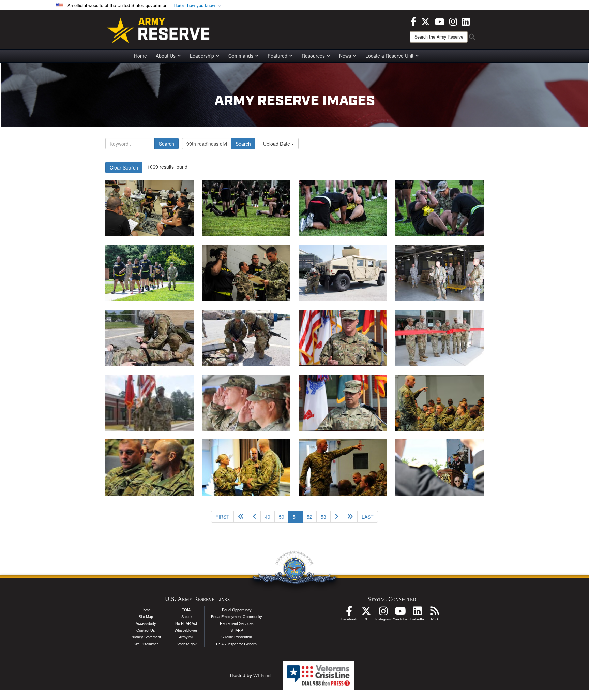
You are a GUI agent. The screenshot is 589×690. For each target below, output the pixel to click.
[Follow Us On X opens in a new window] (366, 613)
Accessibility (146, 623)
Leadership (202, 55)
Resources (313, 55)
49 (267, 516)
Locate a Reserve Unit (389, 55)
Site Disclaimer (146, 644)
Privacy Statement (146, 637)
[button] (198, 5)
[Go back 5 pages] (240, 517)
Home (140, 55)
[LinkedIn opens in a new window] (466, 20)
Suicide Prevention (236, 637)
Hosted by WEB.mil (250, 675)
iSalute (186, 617)
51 (298, 516)
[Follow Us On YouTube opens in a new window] (400, 613)
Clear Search (124, 167)
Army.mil (186, 637)
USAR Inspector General (236, 644)
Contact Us (145, 630)
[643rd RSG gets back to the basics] (343, 273)
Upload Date (277, 143)
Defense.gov (186, 644)
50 (281, 516)
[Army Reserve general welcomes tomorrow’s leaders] (439, 467)
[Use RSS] (434, 613)
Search (166, 143)
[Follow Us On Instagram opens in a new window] (383, 613)
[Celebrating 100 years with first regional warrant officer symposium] (439, 403)
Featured (277, 55)
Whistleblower (186, 630)
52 (309, 516)
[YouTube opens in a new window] (439, 20)
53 (323, 516)
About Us (166, 55)
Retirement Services (237, 623)
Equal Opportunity (237, 610)
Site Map (146, 617)
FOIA (186, 610)
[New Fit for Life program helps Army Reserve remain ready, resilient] (149, 208)
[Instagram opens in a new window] (453, 20)
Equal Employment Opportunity (236, 617)
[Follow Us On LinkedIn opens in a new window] (417, 613)
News (345, 55)
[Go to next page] (336, 517)
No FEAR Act (186, 623)
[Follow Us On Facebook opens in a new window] (349, 613)
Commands (240, 55)
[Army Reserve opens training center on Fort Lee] (343, 338)
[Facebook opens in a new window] (413, 20)
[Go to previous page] (254, 517)
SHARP (236, 630)
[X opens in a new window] (425, 20)
